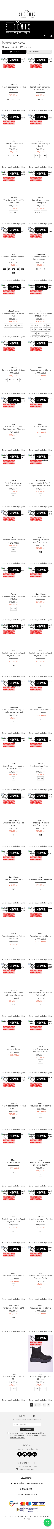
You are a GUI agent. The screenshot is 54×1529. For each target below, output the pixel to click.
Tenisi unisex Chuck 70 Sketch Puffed (14, 201)
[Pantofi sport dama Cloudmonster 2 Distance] (13, 409)
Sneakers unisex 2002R (13, 879)
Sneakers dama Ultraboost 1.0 (13, 314)
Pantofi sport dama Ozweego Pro (40, 201)
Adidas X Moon (13, 311)
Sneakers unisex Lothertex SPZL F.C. (13, 597)
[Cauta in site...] (51, 36)
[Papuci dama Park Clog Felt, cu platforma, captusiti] (40, 466)
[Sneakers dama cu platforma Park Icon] (40, 239)
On (13, 424)
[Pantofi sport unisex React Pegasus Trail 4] (40, 296)
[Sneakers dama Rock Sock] (13, 353)
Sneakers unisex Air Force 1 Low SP (13, 257)
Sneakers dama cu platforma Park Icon (40, 257)
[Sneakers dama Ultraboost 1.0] (13, 296)
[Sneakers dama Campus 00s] (40, 749)
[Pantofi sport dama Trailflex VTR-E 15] (13, 70)
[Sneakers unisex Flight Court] (40, 126)
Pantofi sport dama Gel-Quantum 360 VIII (40, 88)
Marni (40, 367)
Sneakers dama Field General (13, 144)
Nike (13, 141)
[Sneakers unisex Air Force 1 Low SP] (13, 239)
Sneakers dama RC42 (40, 596)
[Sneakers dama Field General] (13, 126)
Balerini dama (40, 426)
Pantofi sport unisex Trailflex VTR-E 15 (13, 484)
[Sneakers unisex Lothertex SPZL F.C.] (13, 579)
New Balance (40, 594)
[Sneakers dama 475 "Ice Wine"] (13, 806)
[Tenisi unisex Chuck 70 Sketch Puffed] (13, 183)
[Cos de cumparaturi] (45, 36)
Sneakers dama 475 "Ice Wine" (13, 823)
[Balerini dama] (40, 409)
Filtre (15, 51)
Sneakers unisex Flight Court (40, 144)
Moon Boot (40, 254)
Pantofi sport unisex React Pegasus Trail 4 (40, 314)
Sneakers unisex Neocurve (13, 539)
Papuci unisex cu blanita (40, 370)
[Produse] (3, 24)
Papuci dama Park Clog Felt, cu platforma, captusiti (40, 484)
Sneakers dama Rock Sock (13, 370)
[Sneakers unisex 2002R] (13, 862)
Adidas (40, 197)
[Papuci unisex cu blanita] (40, 353)
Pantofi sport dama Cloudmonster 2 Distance (13, 427)
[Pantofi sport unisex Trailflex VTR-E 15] (13, 466)
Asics (40, 84)
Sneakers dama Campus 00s (40, 767)
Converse (13, 197)
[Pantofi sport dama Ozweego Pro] (40, 183)
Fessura (13, 84)
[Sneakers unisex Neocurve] (13, 522)
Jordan (40, 141)
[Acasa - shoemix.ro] (27, 14)
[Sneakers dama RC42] (40, 579)
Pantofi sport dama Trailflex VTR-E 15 (13, 88)
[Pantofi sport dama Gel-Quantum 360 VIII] (40, 70)
